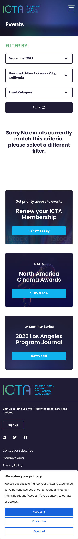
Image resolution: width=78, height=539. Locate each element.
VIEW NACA (39, 293)
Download (39, 356)
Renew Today (39, 231)
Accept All (39, 511)
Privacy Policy (12, 465)
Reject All (39, 531)
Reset (37, 107)
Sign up (13, 425)
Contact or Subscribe (18, 450)
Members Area (13, 458)
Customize (39, 521)
